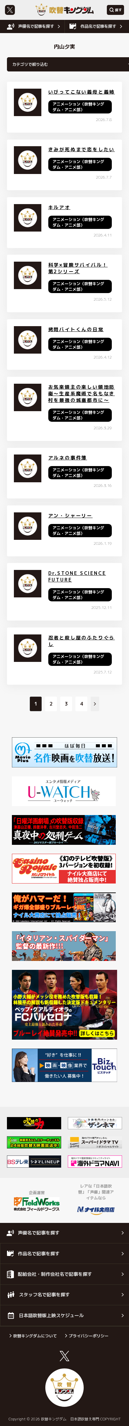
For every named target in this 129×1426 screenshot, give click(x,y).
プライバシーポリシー (88, 1336)
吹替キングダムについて (35, 1336)
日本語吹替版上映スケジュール (51, 1315)
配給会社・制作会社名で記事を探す (55, 1274)
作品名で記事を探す (98, 26)
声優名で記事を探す (36, 26)
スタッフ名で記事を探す (44, 1294)
